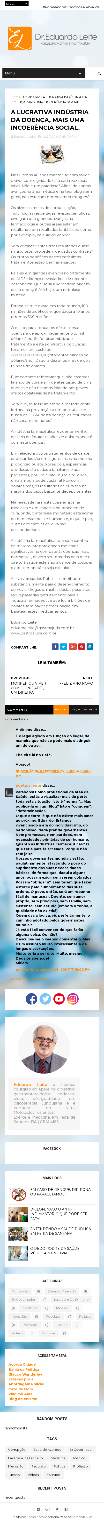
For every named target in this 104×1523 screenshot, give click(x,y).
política (85, 1316)
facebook (90, 709)
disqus (75, 709)
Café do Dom (20, 1389)
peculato (53, 1316)
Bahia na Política (23, 1369)
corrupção (20, 1291)
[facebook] (66, 1509)
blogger (61, 709)
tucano (62, 1325)
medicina (30, 1308)
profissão (30, 1325)
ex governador (23, 1299)
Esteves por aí (21, 1379)
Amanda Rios (82, 1517)
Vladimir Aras (20, 1394)
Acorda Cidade (22, 1364)
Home (16, 97)
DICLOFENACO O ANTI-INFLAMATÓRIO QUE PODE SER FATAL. (59, 1214)
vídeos (17, 1333)
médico (62, 1308)
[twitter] (57, 1509)
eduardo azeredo (62, 1291)
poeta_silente (28, 785)
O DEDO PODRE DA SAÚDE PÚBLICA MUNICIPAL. (55, 1251)
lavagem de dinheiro (71, 1299)
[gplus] (47, 1509)
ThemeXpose (36, 1517)
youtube (48, 1333)
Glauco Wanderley (25, 1374)
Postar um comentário (30, 979)
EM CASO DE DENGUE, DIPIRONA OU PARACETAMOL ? (60, 1192)
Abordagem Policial (26, 1384)
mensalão (19, 1316)
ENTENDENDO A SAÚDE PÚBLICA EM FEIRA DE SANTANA (60, 1231)
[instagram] (38, 1509)
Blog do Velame (22, 1399)
